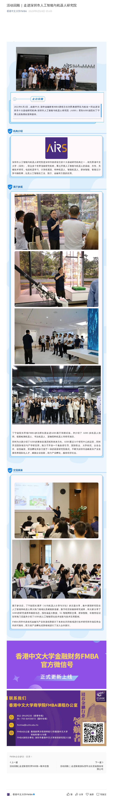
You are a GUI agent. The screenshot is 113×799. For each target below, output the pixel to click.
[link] (24, 794)
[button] (56, 756)
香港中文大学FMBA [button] (17, 11)
